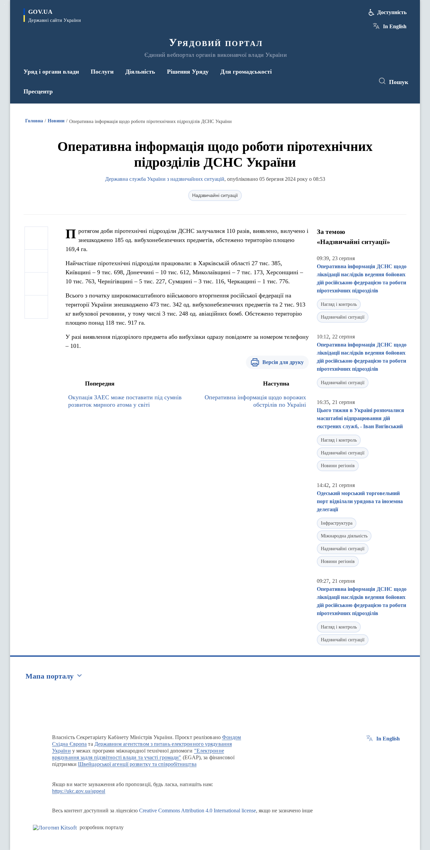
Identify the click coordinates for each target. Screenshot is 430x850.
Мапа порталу (50, 676)
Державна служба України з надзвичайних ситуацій (164, 179)
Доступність (391, 12)
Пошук (398, 82)
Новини (56, 120)
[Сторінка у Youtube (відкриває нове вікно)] (363, 81)
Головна (34, 120)
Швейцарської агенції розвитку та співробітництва (137, 764)
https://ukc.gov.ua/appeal (78, 791)
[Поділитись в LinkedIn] (36, 306)
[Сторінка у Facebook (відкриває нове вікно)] (338, 81)
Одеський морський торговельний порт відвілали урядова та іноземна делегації (360, 501)
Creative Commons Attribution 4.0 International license (197, 810)
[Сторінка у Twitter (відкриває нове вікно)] (351, 81)
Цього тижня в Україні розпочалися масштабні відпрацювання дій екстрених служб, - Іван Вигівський (360, 418)
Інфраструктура (336, 523)
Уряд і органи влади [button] (51, 71)
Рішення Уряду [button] (188, 71)
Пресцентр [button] (38, 91)
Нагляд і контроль (339, 304)
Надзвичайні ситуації (215, 195)
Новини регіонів (338, 465)
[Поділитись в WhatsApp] (36, 284)
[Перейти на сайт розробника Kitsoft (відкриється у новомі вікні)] (55, 828)
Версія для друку (283, 362)
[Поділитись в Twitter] (36, 261)
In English (394, 26)
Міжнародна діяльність (344, 535)
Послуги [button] (102, 71)
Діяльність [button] (140, 71)
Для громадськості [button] (246, 71)
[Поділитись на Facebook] (36, 238)
